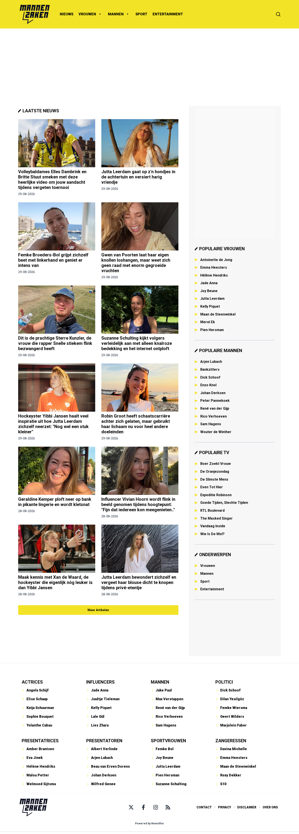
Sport (204, 581)
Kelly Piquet (210, 306)
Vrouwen (207, 566)
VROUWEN (87, 14)
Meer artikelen (98, 610)
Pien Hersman (212, 330)
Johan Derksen (212, 393)
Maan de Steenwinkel (218, 314)
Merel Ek (207, 322)
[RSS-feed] (168, 807)
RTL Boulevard (212, 510)
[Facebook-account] (143, 807)
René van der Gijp (214, 408)
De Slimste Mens (214, 479)
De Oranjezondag (214, 471)
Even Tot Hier (211, 487)
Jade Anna (209, 283)
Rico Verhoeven (213, 416)
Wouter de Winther (215, 432)
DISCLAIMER (246, 807)
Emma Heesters (213, 267)
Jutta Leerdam (212, 298)
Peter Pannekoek (215, 400)
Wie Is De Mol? (212, 534)
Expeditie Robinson (216, 495)
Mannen (206, 573)
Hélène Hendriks (214, 275)
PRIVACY (224, 807)
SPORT (141, 14)
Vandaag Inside (212, 526)
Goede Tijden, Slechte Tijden (224, 503)
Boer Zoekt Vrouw (215, 464)
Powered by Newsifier (149, 823)
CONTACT (204, 807)
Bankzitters (210, 369)
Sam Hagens (210, 424)
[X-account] (131, 807)
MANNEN (116, 14)
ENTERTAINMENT (168, 14)
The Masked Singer (216, 518)
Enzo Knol (208, 385)
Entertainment (212, 589)
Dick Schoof (210, 377)
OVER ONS (270, 807)
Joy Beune (209, 291)
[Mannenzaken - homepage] (34, 14)
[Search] (278, 14)
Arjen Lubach (211, 362)
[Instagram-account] (155, 807)
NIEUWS (66, 14)
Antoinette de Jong (216, 260)
